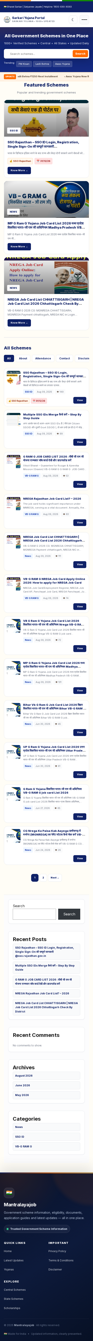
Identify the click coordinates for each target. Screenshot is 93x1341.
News (19, 1127)
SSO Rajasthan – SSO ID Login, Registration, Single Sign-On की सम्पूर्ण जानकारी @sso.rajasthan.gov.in (43, 146)
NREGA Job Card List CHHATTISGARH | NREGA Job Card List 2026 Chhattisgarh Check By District (46, 303)
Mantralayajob (24, 1325)
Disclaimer (55, 1269)
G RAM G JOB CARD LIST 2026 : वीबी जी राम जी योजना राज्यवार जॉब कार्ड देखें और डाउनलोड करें (53, 458)
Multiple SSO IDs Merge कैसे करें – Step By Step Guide (45, 967)
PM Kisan (24, 63)
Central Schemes (15, 1289)
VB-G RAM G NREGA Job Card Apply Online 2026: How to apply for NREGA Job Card (54, 580)
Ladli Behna (42, 63)
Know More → (19, 170)
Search (80, 53)
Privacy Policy (57, 1251)
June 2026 (22, 1085)
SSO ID (19, 1136)
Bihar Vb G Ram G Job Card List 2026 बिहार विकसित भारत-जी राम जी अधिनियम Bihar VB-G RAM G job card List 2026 (54, 708)
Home (8, 1251)
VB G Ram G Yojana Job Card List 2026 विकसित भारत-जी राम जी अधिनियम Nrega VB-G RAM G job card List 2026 (53, 624)
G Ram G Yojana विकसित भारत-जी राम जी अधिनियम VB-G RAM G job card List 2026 (52, 790)
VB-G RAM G (23, 1146)
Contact (64, 358)
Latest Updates (14, 1260)
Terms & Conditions (61, 1260)
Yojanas (9, 1269)
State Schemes (13, 1298)
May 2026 (22, 1095)
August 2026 (23, 1075)
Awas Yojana (62, 63)
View (80, 400)
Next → (55, 877)
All (9, 358)
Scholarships (12, 1308)
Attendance (43, 358)
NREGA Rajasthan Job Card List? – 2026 (52, 498)
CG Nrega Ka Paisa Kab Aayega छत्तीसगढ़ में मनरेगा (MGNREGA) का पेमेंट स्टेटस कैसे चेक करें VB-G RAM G (53, 834)
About (23, 358)
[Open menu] (84, 19)
